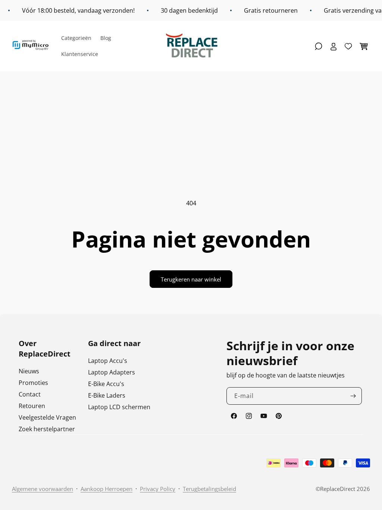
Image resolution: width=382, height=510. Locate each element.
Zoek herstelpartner (47, 429)
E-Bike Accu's (106, 384)
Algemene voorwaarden (42, 488)
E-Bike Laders (106, 395)
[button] (318, 46)
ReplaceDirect (337, 488)
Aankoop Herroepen (106, 488)
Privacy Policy (157, 488)
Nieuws (29, 371)
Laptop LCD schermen (119, 407)
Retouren (32, 406)
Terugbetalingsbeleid (209, 488)
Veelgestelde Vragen (47, 417)
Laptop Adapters (111, 372)
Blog (105, 37)
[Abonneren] (353, 396)
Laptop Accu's (107, 361)
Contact (30, 394)
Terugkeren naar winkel (191, 279)
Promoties (33, 383)
